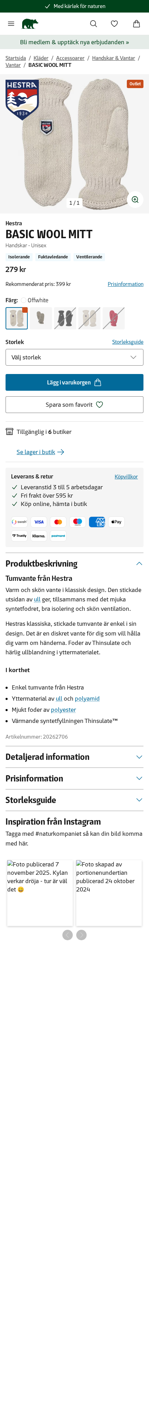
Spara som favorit (69, 404)
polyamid (87, 698)
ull (37, 599)
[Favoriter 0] (114, 23)
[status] (74, 203)
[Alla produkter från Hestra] (22, 100)
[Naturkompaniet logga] (29, 23)
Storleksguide (127, 341)
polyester (63, 710)
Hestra (14, 223)
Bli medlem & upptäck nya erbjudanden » (74, 42)
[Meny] (11, 23)
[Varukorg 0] (136, 23)
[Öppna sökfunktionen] (93, 23)
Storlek (15, 342)
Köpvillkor (126, 476)
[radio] (17, 318)
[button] (40, 893)
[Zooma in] (135, 199)
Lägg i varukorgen (69, 382)
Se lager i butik (36, 452)
